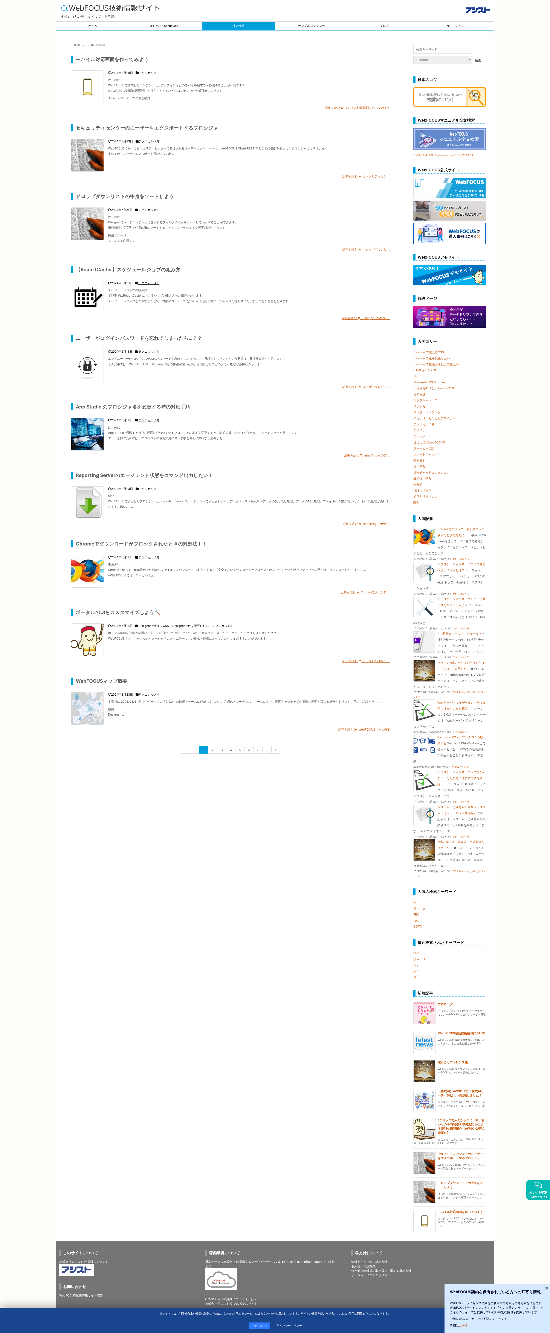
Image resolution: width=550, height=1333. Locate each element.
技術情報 (419, 466)
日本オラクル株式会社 (220, 1261)
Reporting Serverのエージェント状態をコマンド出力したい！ (144, 475)
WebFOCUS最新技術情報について (461, 1033)
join (415, 902)
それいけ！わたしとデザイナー (434, 418)
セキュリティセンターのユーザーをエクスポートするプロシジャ (147, 128)
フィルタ (419, 908)
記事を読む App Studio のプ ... (367, 455)
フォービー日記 (423, 448)
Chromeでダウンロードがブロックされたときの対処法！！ (141, 544)
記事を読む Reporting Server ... (366, 524)
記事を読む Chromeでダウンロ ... (365, 592)
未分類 (417, 484)
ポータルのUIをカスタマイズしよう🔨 (118, 612)
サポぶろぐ (420, 406)
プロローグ (445, 1004)
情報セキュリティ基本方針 (369, 1261)
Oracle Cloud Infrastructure (303, 1261)
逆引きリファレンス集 (453, 1062)
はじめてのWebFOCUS (429, 442)
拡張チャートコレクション (431, 472)
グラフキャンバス (425, 400)
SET (416, 376)
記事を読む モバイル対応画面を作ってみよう (357, 108)
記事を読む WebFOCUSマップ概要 (364, 729)
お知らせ (419, 394)
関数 (416, 502)
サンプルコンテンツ (426, 412)
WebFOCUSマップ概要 (101, 681)
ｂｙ (416, 965)
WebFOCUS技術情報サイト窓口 (81, 1295)
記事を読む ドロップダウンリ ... (366, 249)
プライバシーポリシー (288, 1325)
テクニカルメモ (149, 73)
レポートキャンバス (426, 454)
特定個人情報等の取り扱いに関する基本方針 (381, 1270)
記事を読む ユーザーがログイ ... (366, 386)
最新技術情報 (422, 478)
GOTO (417, 926)
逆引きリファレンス (426, 496)
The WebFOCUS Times (429, 382)
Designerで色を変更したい (190, 626)
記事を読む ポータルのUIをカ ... (366, 661)
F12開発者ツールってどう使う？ (459, 633)
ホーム (81, 45)
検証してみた (422, 490)
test (416, 920)
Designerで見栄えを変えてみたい (436, 364)
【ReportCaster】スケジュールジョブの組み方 (128, 269)
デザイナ (419, 430)
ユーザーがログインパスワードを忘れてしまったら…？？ (139, 338)
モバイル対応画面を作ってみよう (112, 59)
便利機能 (419, 460)
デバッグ (419, 436)
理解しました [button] (260, 1325)
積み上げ (419, 959)
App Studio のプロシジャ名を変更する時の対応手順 (133, 407)
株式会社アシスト (71, 1261)
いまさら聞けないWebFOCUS (433, 388)
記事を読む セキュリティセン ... (366, 176)
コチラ (463, 1325)
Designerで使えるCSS (153, 626)
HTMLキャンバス (425, 370)
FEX (416, 914)
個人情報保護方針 (363, 1266)
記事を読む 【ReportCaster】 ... (366, 318)
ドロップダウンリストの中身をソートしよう (125, 196)
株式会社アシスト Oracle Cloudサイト (231, 1303)
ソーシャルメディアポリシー (370, 1275)
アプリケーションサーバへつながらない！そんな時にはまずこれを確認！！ (461, 778)
